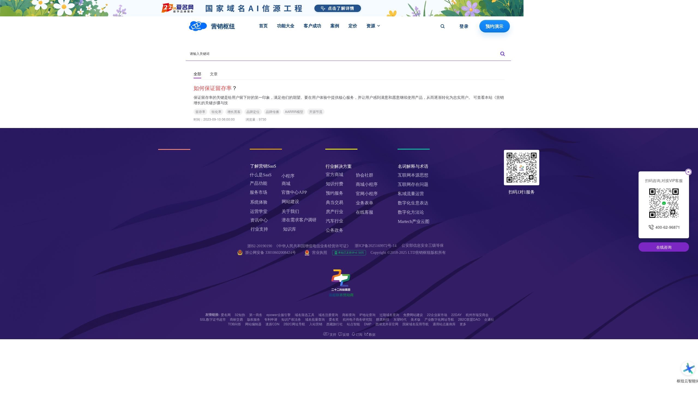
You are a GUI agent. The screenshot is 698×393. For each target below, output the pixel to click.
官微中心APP (294, 192)
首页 (263, 25)
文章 (214, 73)
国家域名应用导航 (415, 323)
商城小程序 (367, 184)
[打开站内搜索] (442, 26)
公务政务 (334, 230)
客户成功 (312, 25)
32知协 (240, 314)
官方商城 (334, 174)
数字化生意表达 (413, 203)
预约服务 (334, 193)
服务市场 (258, 192)
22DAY (456, 314)
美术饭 (415, 319)
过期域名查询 (389, 314)
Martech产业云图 (413, 221)
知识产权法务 (291, 319)
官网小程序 (367, 193)
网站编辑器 (253, 323)
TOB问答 (234, 323)
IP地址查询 (367, 314)
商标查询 (348, 314)
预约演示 (494, 26)
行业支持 (259, 229)
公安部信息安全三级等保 (423, 245)
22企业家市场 (437, 314)
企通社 (489, 319)
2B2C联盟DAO (469, 319)
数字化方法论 (411, 212)
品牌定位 (253, 111)
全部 (197, 73)
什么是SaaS (261, 174)
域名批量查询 (315, 319)
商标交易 (236, 319)
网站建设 (290, 201)
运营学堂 (258, 211)
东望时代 (400, 319)
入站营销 (315, 323)
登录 (463, 26)
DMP (367, 323)
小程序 (287, 176)
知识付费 (334, 183)
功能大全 (285, 25)
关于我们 (290, 211)
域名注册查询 (328, 314)
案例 (334, 25)
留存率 (200, 111)
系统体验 (258, 202)
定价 (352, 25)
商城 (286, 183)
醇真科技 (382, 319)
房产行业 (334, 211)
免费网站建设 (413, 314)
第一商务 (255, 314)
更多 (463, 323)
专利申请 (270, 319)
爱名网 (226, 314)
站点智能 (353, 323)
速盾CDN (272, 323)
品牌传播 (272, 111)
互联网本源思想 (413, 175)
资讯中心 (259, 220)
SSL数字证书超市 (213, 319)
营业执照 (319, 253)
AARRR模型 (294, 111)
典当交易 (334, 202)
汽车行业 (334, 221)
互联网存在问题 (413, 184)
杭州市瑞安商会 (477, 314)
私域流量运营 (411, 193)
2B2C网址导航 (294, 323)
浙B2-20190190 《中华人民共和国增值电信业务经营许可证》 (299, 246)
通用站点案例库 (444, 323)
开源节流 (315, 111)
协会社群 (364, 175)
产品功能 (258, 183)
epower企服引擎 (278, 314)
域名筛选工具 (304, 314)
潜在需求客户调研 (300, 220)
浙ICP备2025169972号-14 (375, 246)
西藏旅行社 (334, 323)
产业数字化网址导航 (439, 319)
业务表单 (364, 203)
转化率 (216, 111)
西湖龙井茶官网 (386, 323)
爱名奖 (334, 319)
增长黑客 (233, 111)
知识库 (289, 229)
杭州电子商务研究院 (357, 319)
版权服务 (253, 319)
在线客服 (364, 212)
